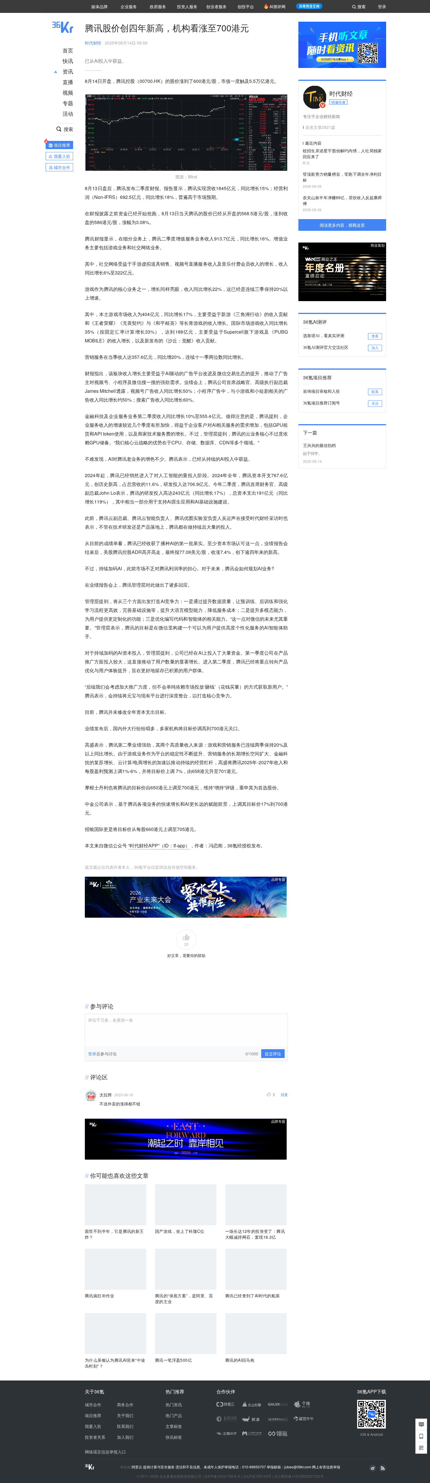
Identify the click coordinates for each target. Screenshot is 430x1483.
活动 (68, 113)
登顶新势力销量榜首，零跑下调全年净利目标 (342, 177)
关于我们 (125, 1415)
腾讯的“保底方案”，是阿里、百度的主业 (184, 1298)
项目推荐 (93, 1415)
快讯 (68, 60)
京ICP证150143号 (257, 1476)
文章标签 (174, 1426)
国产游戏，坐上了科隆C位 (179, 1231)
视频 (68, 92)
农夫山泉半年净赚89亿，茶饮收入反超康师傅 (342, 200)
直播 (68, 82)
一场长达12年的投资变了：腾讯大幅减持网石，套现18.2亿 (255, 1234)
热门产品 (174, 1415)
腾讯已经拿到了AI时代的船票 (252, 1295)
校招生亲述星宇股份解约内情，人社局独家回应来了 (342, 153)
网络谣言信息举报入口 (105, 1452)
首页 (68, 50)
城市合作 (93, 1404)
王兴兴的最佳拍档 (319, 445)
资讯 (68, 71)
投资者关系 (95, 1437)
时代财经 (93, 43)
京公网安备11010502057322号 (299, 1476)
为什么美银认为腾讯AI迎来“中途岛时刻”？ (115, 1363)
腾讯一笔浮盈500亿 (173, 1360)
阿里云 (137, 1467)
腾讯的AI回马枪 (239, 1360)
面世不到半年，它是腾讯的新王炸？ (114, 1234)
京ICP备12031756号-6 (222, 1476)
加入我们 (125, 1437)
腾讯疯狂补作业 (99, 1295)
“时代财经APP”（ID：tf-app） (159, 845)
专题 (68, 103)
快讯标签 (174, 1437)
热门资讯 (174, 1404)
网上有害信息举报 (326, 1466)
